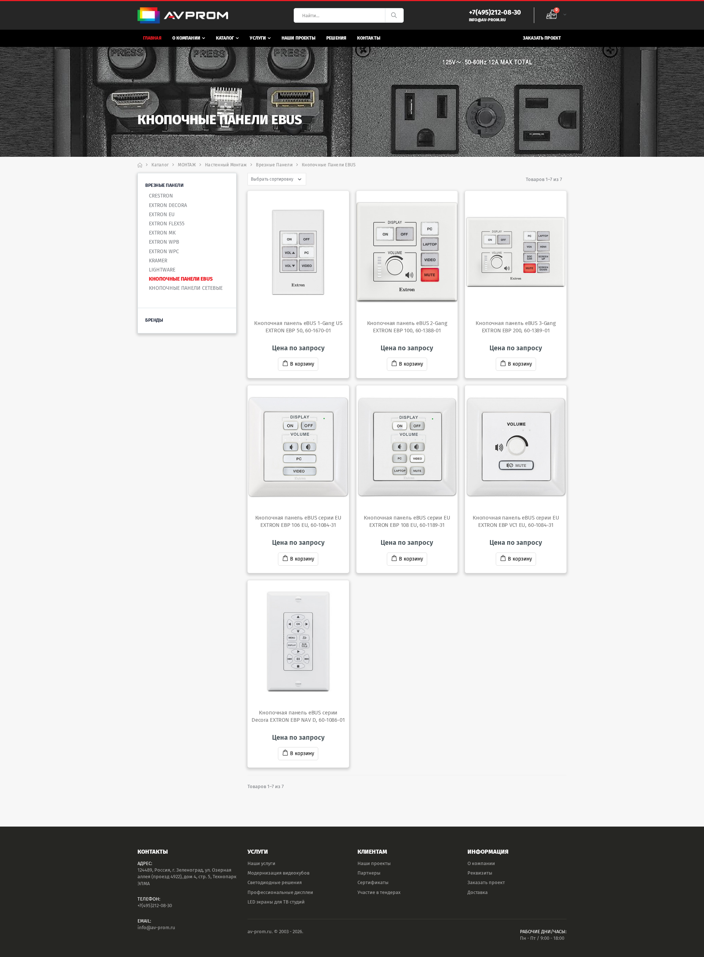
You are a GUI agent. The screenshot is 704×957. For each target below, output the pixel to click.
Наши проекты (298, 38)
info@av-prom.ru (156, 927)
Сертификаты (373, 882)
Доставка (477, 892)
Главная (152, 38)
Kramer (158, 261)
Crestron (161, 196)
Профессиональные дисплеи (280, 892)
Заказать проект (542, 38)
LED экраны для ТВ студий (276, 902)
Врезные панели (274, 164)
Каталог (225, 38)
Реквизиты (479, 873)
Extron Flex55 (166, 224)
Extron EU (162, 214)
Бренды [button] (154, 320)
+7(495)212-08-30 (155, 905)
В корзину (302, 364)
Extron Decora (168, 205)
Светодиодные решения (274, 882)
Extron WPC (164, 251)
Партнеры (369, 873)
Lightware (162, 270)
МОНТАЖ (187, 164)
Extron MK (162, 233)
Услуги (258, 38)
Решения (336, 38)
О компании (186, 38)
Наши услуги (261, 863)
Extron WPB (164, 242)
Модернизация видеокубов (278, 873)
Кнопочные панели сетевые (186, 288)
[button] (556, 15)
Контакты (368, 38)
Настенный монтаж (226, 164)
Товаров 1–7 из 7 (544, 179)
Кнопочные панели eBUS (181, 279)
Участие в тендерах (379, 892)
